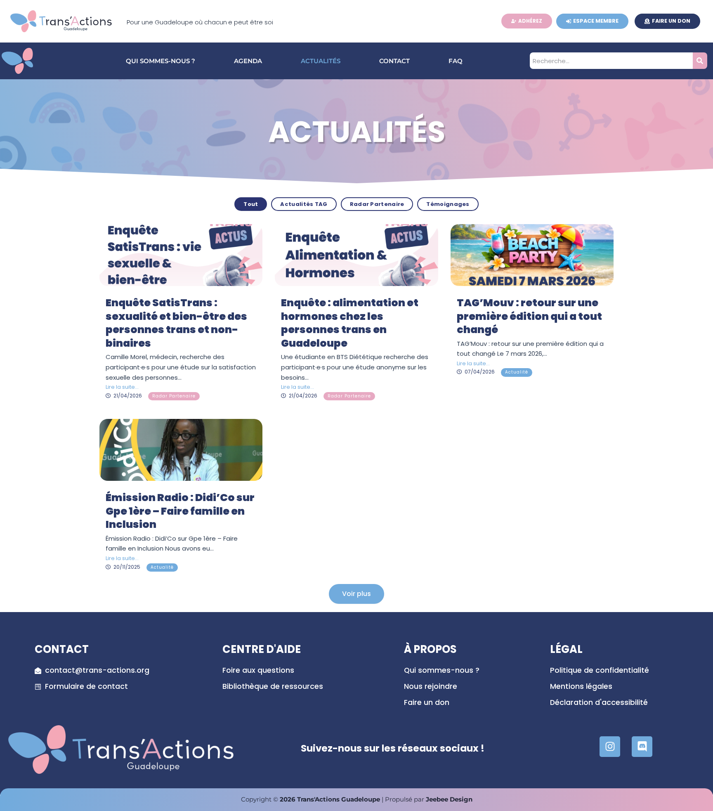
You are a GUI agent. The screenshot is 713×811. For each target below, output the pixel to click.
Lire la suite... (122, 387)
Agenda (248, 61)
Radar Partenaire (377, 204)
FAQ (456, 61)
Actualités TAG (303, 204)
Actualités (320, 61)
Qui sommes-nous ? (160, 61)
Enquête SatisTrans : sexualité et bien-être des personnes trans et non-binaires (176, 323)
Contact (394, 61)
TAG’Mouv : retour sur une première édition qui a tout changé (529, 316)
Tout (250, 204)
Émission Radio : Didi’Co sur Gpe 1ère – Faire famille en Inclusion (180, 511)
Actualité (516, 372)
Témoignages (447, 204)
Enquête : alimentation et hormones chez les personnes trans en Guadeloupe (349, 323)
